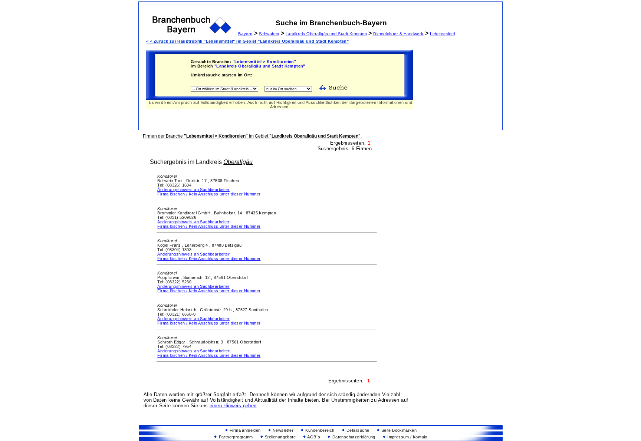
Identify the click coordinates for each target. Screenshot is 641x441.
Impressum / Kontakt (407, 437)
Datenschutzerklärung (353, 437)
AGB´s (313, 437)
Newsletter (282, 430)
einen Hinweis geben (233, 405)
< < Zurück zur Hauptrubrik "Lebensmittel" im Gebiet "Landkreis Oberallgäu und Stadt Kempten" (247, 41)
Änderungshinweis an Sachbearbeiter (193, 189)
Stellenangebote (280, 437)
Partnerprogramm (235, 437)
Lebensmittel (442, 34)
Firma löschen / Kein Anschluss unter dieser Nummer (208, 194)
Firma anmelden (245, 430)
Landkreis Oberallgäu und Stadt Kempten (326, 34)
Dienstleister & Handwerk (398, 34)
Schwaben (269, 34)
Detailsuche (357, 430)
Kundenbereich (319, 430)
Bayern (245, 34)
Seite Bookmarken (398, 430)
